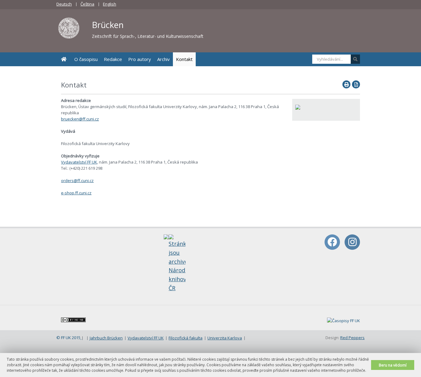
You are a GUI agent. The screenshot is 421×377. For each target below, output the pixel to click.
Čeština (87, 4)
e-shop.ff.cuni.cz (76, 193)
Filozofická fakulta (185, 338)
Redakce (113, 59)
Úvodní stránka (63, 59)
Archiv (163, 59)
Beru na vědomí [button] (393, 365)
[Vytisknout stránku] (346, 84)
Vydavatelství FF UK (79, 162)
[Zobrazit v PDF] (356, 84)
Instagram (352, 242)
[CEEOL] (297, 106)
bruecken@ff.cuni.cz (80, 119)
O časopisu (86, 59)
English (109, 4)
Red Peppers (352, 337)
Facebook (332, 242)
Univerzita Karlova (224, 338)
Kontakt (184, 59)
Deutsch (64, 4)
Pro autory (139, 59)
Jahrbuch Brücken (106, 338)
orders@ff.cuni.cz (77, 180)
